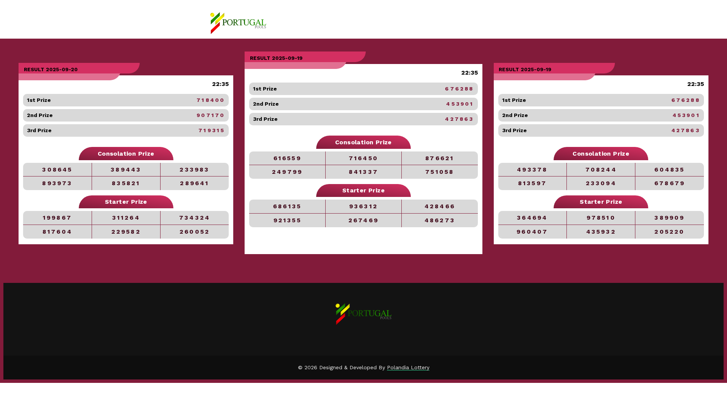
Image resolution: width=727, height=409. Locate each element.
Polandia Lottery (408, 367)
